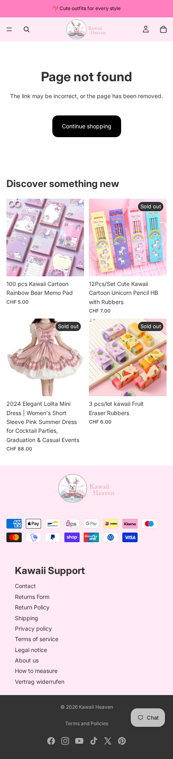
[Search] (26, 29)
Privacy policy (33, 628)
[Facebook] (51, 741)
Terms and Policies (86, 723)
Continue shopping (86, 126)
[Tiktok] (94, 741)
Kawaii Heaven (96, 707)
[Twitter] (108, 741)
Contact (25, 586)
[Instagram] (65, 741)
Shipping (26, 618)
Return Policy (32, 607)
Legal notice (31, 649)
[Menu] (9, 29)
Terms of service (36, 639)
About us (27, 660)
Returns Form (32, 596)
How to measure (36, 671)
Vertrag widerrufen (39, 681)
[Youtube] (79, 741)
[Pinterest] (122, 741)
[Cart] (163, 29)
